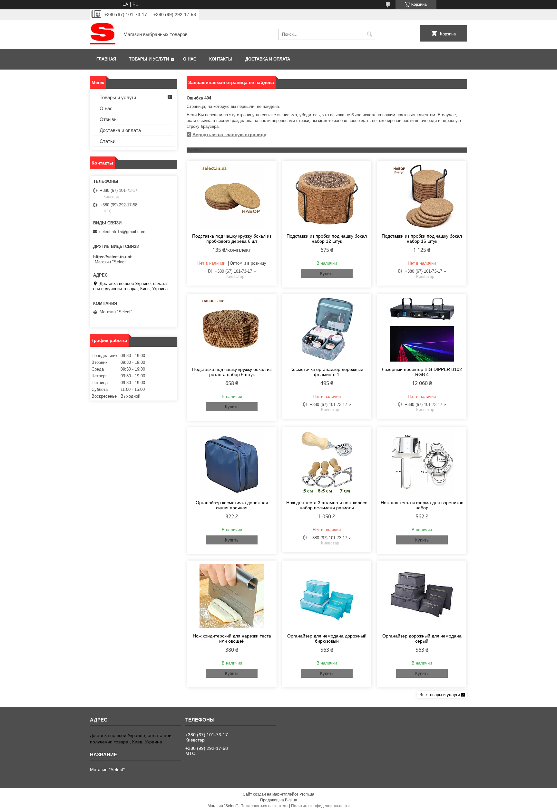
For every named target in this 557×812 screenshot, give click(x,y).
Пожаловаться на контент (264, 806)
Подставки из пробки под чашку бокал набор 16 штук (422, 238)
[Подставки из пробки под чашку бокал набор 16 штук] (421, 196)
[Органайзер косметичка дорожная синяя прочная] (232, 462)
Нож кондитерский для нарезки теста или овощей (232, 638)
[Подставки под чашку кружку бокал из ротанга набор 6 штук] (232, 329)
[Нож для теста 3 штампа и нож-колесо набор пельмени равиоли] (327, 462)
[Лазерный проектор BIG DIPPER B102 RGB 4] (421, 329)
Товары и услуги (149, 59)
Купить (327, 273)
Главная (106, 59)
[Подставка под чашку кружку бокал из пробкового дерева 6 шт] (232, 196)
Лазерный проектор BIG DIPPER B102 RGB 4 (422, 372)
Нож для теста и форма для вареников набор (422, 505)
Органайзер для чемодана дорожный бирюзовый (326, 638)
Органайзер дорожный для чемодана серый (422, 638)
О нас (189, 59)
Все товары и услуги (439, 694)
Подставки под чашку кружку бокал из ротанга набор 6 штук (231, 372)
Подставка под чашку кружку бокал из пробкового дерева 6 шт (231, 238)
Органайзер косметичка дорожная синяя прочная (232, 505)
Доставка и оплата (267, 59)
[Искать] (369, 34)
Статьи (107, 141)
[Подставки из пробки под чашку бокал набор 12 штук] (327, 196)
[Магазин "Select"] (102, 34)
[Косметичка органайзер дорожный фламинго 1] (327, 329)
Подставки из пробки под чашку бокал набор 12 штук (327, 238)
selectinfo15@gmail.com (122, 231)
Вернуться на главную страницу (229, 134)
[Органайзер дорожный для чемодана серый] (421, 596)
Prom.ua (306, 794)
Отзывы (109, 119)
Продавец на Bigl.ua (278, 800)
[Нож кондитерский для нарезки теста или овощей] (232, 596)
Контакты (220, 59)
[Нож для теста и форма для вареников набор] (421, 462)
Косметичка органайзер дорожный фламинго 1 (326, 372)
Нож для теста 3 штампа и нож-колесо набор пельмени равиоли (326, 505)
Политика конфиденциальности (320, 806)
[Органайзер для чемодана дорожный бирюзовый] (327, 596)
